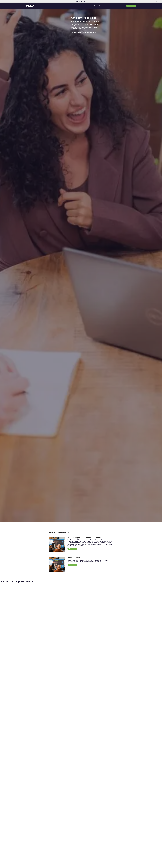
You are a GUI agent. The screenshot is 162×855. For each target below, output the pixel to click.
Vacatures (157, 1)
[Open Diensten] (96, 5)
